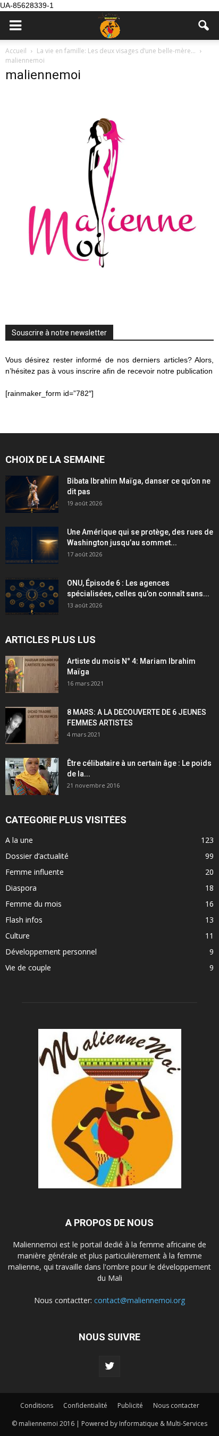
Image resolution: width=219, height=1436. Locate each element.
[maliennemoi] (109, 299)
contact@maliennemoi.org (139, 1300)
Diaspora (21, 888)
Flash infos (24, 920)
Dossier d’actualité (37, 856)
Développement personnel (51, 952)
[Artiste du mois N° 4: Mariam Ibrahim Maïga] (31, 674)
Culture (17, 936)
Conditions (36, 1405)
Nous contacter (176, 1405)
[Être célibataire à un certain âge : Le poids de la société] (31, 776)
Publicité (130, 1405)
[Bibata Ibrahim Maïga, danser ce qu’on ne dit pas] (31, 494)
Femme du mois (33, 904)
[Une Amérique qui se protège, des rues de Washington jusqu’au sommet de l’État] (31, 545)
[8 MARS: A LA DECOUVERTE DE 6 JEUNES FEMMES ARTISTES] (31, 725)
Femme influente (34, 872)
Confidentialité (85, 1405)
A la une (19, 840)
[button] (204, 25)
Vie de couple (28, 967)
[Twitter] (109, 1366)
